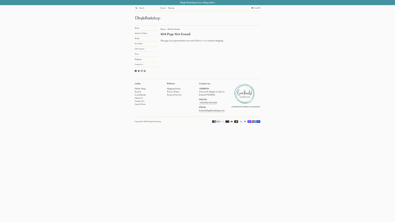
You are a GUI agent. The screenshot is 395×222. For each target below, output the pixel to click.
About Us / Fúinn (141, 33)
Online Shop (140, 88)
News (137, 54)
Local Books (140, 95)
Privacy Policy (173, 92)
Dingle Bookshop (154, 122)
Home (137, 28)
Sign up (171, 8)
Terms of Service (174, 95)
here (202, 40)
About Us (139, 98)
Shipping (138, 59)
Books (137, 38)
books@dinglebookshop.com (212, 110)
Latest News (140, 104)
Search (138, 92)
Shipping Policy (174, 88)
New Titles (139, 44)
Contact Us (139, 64)
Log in (163, 8)
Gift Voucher (139, 49)
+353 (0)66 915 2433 (208, 102)
